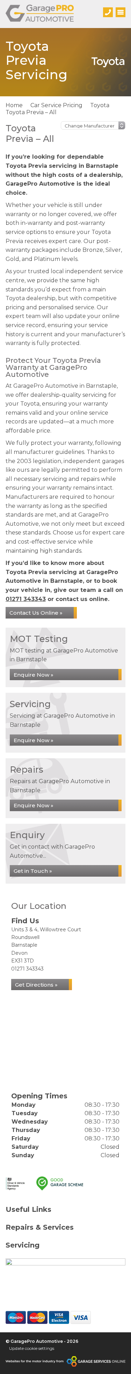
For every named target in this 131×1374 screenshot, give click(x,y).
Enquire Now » (33, 674)
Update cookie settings (31, 1348)
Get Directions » (36, 984)
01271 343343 (26, 599)
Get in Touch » (33, 871)
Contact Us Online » (36, 612)
